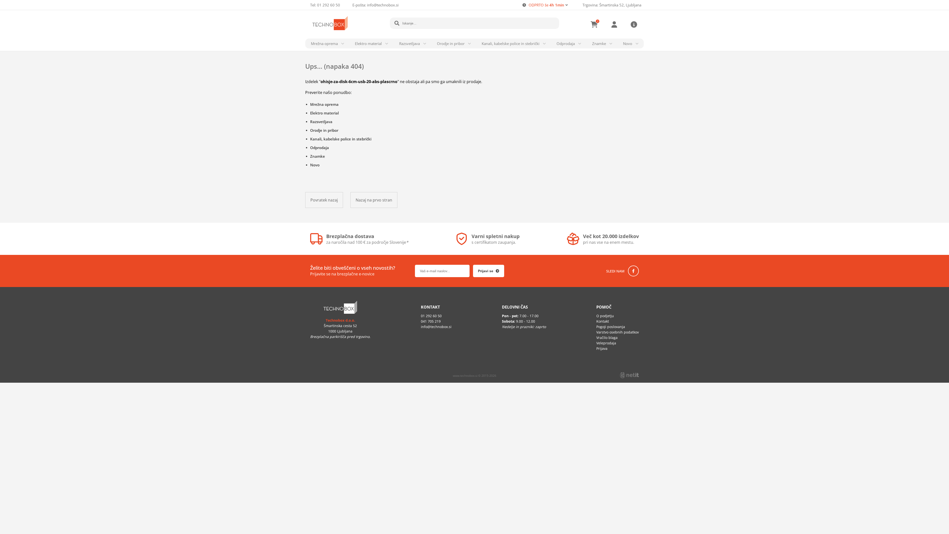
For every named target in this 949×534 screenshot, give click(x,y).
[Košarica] (594, 24)
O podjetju (605, 315)
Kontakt (602, 321)
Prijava (614, 24)
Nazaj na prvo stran (374, 200)
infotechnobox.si (383, 4)
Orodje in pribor (451, 43)
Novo (627, 43)
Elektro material (368, 43)
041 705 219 (431, 321)
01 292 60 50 (328, 4)
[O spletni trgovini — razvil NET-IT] (629, 375)
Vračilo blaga (607, 337)
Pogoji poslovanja (610, 326)
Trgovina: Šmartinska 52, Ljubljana (611, 4)
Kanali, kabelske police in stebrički (510, 43)
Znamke (599, 43)
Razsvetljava (409, 43)
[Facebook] (633, 271)
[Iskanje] (397, 23)
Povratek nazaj (324, 200)
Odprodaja (566, 43)
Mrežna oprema (324, 43)
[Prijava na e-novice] (488, 271)
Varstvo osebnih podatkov (617, 332)
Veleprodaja (606, 343)
